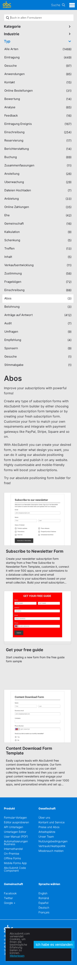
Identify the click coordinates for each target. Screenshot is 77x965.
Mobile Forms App (15, 863)
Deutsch (43, 907)
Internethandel (13, 848)
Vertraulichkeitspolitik (51, 846)
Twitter (8, 898)
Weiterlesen (17, 955)
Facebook (10, 893)
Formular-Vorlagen (15, 817)
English (42, 893)
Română (43, 898)
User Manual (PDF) (16, 836)
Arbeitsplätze (46, 831)
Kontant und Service (51, 822)
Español (43, 902)
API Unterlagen (13, 827)
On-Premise (11, 853)
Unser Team (46, 836)
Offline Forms (12, 858)
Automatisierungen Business (16, 843)
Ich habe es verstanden (54, 945)
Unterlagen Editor (15, 831)
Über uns (44, 817)
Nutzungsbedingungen (53, 841)
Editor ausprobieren (16, 822)
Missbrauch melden (51, 850)
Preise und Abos (48, 827)
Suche (55, 5)
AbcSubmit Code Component (15, 869)
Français (43, 912)
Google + (9, 902)
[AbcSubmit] (7, 5)
